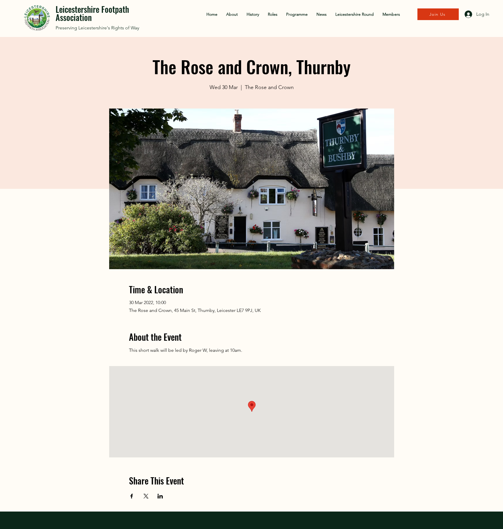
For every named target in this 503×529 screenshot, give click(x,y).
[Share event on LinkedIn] (160, 496)
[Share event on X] (146, 496)
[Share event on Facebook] (131, 496)
